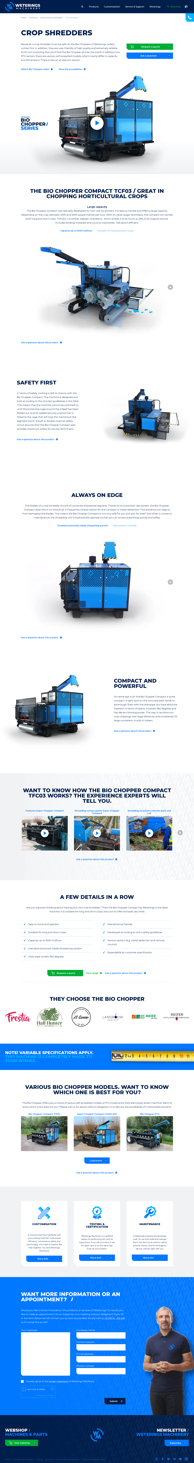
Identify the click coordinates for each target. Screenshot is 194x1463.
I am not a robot (36, 1389)
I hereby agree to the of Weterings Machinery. (60, 1381)
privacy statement (58, 1381)
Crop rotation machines (51, 18)
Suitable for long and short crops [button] (115, 230)
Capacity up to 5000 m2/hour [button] (76, 230)
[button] (82, 7)
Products (33, 18)
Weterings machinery (22, 6)
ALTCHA (50, 1395)
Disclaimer (49, 1459)
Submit (114, 1401)
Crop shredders (72, 18)
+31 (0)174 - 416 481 (114, 1318)
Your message (29, 1330)
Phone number (85, 1366)
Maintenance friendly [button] (125, 525)
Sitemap (39, 1459)
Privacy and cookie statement (68, 1459)
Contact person (85, 1342)
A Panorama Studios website (93, 1459)
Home (24, 18)
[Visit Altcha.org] (52, 1389)
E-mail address (84, 1354)
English (186, 6)
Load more (96, 1160)
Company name (85, 1330)
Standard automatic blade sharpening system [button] (82, 525)
